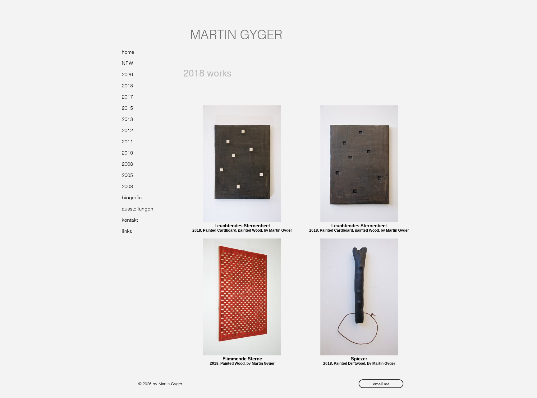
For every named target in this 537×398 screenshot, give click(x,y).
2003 (127, 186)
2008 (127, 164)
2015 (127, 108)
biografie (132, 197)
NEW (127, 63)
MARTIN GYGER (236, 34)
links (127, 231)
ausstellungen (137, 209)
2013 (127, 119)
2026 (127, 74)
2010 (127, 153)
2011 (127, 141)
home (128, 52)
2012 (127, 130)
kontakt (130, 220)
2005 (127, 175)
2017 (127, 97)
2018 (127, 85)
